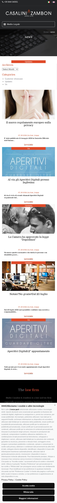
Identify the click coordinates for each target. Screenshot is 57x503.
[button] (55, 405)
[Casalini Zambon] (28, 12)
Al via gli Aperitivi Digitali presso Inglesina (28, 181)
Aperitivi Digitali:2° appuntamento (28, 351)
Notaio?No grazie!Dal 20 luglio (29, 294)
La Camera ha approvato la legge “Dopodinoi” (28, 238)
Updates (28, 62)
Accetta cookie (28, 486)
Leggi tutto (28, 144)
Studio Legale (12, 24)
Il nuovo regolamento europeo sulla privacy (28, 124)
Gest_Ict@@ (34, 135)
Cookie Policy (21, 480)
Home (46, 32)
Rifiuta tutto (28, 492)
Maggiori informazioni (28, 498)
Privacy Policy (7, 480)
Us (28, 148)
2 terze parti (14, 409)
